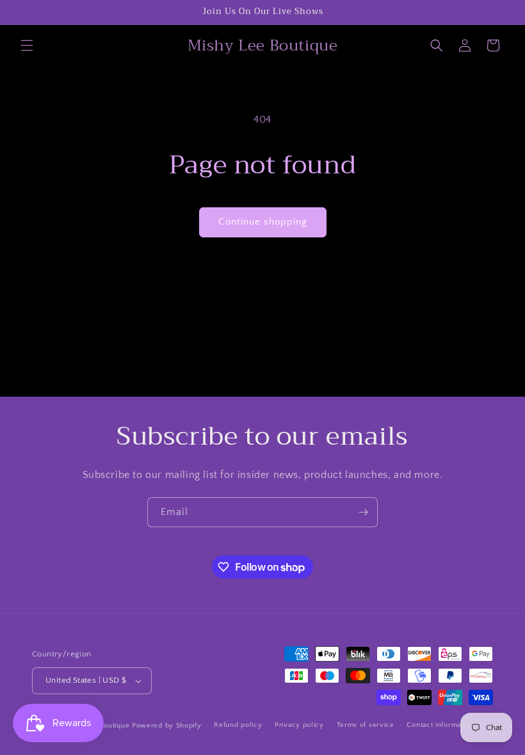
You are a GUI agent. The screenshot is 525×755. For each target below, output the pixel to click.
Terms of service (365, 725)
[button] (27, 45)
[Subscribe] (363, 512)
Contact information (440, 725)
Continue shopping (262, 221)
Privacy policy (299, 725)
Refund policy (238, 725)
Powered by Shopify (167, 725)
